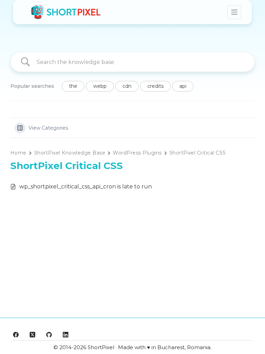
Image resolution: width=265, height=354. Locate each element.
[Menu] (234, 12)
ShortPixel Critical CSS (197, 153)
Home (18, 153)
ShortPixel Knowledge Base (69, 153)
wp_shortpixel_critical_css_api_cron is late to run (85, 186)
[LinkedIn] (65, 334)
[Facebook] (16, 334)
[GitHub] (49, 334)
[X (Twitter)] (32, 334)
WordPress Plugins (137, 153)
